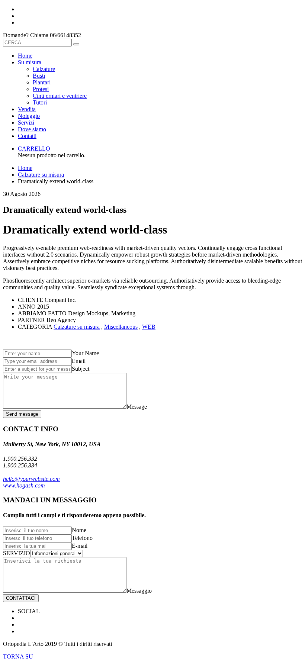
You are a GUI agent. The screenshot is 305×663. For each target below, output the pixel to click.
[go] (76, 44)
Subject (80, 369)
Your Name (85, 353)
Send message (22, 414)
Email (79, 361)
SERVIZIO (16, 553)
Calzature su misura (77, 327)
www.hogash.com (24, 485)
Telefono (82, 538)
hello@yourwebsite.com (31, 479)
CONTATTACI (21, 598)
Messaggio (139, 591)
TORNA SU (18, 656)
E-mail (79, 546)
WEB (148, 327)
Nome (79, 530)
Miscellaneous (121, 327)
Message (136, 406)
